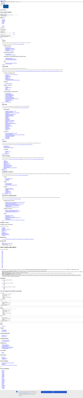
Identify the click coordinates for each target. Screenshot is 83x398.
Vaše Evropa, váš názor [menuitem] (9, 96)
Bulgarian (3, 370)
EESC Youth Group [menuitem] (8, 219)
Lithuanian (3, 381)
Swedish (3, 388)
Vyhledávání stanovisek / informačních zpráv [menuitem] (12, 74)
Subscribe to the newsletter (5, 234)
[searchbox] (41, 301)
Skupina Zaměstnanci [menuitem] (8, 184)
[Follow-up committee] (6, 305)
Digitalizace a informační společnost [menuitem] (10, 114)
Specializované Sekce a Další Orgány (7, 243)
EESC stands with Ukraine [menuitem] (9, 100)
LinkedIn (3, 19)
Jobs (2, 356)
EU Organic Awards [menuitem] (8, 99)
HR (2, 257)
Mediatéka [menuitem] (5, 168)
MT (2, 261)
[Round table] (6, 303)
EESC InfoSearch (4, 336)
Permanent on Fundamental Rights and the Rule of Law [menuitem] (13, 217)
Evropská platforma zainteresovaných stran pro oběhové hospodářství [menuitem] (15, 134)
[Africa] (7, 293)
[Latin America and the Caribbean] (7, 297)
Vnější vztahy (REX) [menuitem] (8, 206)
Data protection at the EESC (6, 340)
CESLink (3, 364)
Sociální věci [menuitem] (7, 127)
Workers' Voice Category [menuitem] (9, 188)
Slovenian (3, 387)
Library (3, 335)
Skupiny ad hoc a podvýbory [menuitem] (9, 215)
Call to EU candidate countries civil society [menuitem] (11, 133)
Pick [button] (14, 32)
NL (2, 262)
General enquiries (4, 331)
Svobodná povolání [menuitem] (8, 191)
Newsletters (3, 235)
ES (2, 250)
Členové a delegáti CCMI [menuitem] (9, 178)
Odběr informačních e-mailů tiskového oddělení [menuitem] (10, 167)
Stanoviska (3, 232)
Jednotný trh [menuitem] (7, 126)
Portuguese (3, 385)
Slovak (3, 386)
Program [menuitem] (3, 139)
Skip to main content (3, 0)
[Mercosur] (7, 298)
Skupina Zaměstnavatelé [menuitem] (9, 183)
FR (2, 255)
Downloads (3, 326)
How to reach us (4, 329)
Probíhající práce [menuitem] (8, 78)
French (3, 377)
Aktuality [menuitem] (5, 160)
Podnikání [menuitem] (7, 118)
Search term (2, 308)
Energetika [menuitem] (7, 117)
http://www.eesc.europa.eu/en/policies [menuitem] (23, 107)
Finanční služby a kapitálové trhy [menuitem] (10, 120)
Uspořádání (3, 228)
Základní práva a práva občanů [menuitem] (10, 121)
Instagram (3, 20)
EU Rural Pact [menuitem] (8, 138)
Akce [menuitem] (6, 152)
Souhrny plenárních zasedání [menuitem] (9, 79)
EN (2, 253)
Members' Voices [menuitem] (6, 164)
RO (2, 265)
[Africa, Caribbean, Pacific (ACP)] (7, 294)
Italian (3, 380)
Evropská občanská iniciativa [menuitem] (9, 97)
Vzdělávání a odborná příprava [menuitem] (10, 115)
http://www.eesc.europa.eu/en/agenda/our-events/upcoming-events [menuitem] (23, 144)
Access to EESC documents (6, 345)
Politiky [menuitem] (3, 102)
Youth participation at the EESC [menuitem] (10, 136)
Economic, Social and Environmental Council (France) (9, 365)
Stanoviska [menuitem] (7, 75)
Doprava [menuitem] (7, 129)
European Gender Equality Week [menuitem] (10, 135)
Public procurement (4, 358)
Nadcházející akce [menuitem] (8, 151)
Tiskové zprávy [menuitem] (6, 161)
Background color (2, 34)
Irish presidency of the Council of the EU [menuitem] (11, 59)
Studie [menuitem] (6, 88)
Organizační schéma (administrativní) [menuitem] (11, 54)
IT (2, 258)
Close (9, 35)
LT (2, 260)
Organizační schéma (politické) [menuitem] (10, 50)
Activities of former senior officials (7, 347)
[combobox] (41, 301)
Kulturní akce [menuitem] (7, 153)
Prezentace (3, 227)
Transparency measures (5, 344)
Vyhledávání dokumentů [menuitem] (9, 83)
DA (2, 252)
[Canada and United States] (7, 311)
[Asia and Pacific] (7, 295)
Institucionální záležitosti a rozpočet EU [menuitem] (11, 123)
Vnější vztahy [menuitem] (7, 119)
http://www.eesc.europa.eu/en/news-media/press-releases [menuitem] (35, 159)
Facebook (3, 21)
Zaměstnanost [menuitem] (7, 116)
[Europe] (7, 296)
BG (2, 251)
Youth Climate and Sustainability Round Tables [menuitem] (12, 98)
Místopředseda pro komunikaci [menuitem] (10, 48)
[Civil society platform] (6, 302)
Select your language (3, 36)
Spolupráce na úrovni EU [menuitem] (9, 58)
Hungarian (3, 379)
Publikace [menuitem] (7, 86)
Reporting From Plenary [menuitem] (7, 163)
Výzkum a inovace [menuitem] (8, 125)
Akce (3, 231)
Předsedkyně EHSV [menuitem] (8, 47)
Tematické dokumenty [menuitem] (9, 87)
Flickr (3, 23)
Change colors (2, 31)
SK (2, 266)
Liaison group (4, 363)
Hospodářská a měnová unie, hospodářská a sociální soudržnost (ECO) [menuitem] (15, 202)
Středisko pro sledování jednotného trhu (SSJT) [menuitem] (12, 210)
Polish (3, 384)
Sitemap (3, 352)
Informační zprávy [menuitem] (8, 76)
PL (2, 263)
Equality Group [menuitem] (8, 218)
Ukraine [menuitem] (3, 220)
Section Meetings (4, 230)
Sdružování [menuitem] (7, 190)
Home (3, 242)
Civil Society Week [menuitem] (8, 93)
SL (2, 267)
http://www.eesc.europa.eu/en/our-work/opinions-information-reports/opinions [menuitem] (26, 71)
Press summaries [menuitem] (6, 162)
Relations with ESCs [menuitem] (8, 101)
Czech (3, 371)
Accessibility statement (5, 348)
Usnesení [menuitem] (7, 77)
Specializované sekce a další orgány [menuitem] (7, 193)
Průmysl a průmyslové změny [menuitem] (10, 122)
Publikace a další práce (5, 233)
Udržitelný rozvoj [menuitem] (8, 128)
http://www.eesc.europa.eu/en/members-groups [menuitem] (21, 175)
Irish (2, 378)
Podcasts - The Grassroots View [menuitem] (8, 165)
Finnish (3, 376)
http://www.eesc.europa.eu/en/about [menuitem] (19, 44)
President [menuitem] (3, 169)
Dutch (3, 383)
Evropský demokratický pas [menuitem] (9, 95)
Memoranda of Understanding (6, 229)
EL (2, 256)
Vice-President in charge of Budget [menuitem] (10, 49)
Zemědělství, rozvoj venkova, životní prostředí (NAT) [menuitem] (13, 205)
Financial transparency (5, 346)
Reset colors (6, 35)
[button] (2, 324)
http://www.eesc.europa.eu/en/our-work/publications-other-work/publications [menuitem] (48, 71)
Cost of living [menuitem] (7, 137)
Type (1, 305)
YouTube (3, 26)
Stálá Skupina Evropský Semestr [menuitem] (10, 216)
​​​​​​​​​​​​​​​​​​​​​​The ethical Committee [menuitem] (9, 63)
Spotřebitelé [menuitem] (7, 113)
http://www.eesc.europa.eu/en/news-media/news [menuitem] (16, 159)
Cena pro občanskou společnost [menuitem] (10, 94)
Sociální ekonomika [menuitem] (8, 192)
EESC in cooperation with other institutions (8, 362)
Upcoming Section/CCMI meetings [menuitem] (8, 147)
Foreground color (2, 32)
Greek (3, 373)
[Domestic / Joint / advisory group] (6, 318)
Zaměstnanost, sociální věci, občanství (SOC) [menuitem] (12, 204)
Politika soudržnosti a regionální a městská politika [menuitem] (12, 112)
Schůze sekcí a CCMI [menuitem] (7, 146)
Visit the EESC (4, 330)
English (3, 374)
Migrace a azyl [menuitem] (8, 124)
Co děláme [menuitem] (3, 64)
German (3, 372)
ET (2, 254)
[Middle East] (7, 314)
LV (2, 259)
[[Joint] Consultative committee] (6, 304)
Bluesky (3, 22)
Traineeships (3, 357)
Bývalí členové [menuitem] (8, 179)
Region (1, 299)
